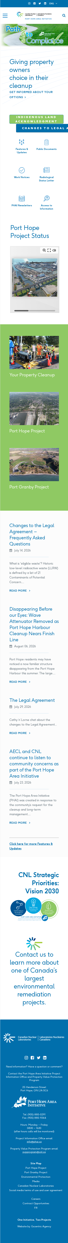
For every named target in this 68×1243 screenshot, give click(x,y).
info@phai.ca (34, 1141)
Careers (35, 1198)
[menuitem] (53, 3)
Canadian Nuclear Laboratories (36, 1185)
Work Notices (22, 177)
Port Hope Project (35, 1167)
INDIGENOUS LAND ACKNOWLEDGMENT (36, 119)
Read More (19, 590)
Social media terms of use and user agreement (35, 1190)
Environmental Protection (35, 1176)
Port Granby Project (35, 1172)
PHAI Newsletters (22, 205)
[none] (53, 3)
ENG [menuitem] (51, 3)
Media (35, 1181)
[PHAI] (34, 15)
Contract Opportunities (36, 1203)
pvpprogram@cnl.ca (34, 1151)
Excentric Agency (41, 1226)
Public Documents (46, 149)
